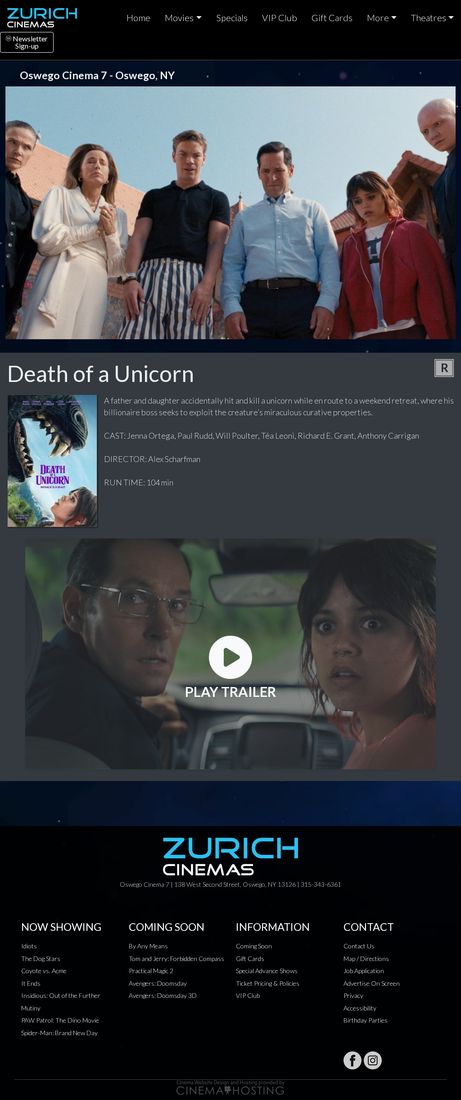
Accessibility (359, 1008)
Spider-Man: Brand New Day (59, 1033)
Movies (179, 17)
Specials (232, 17)
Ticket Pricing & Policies (267, 983)
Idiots (29, 946)
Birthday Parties (365, 1020)
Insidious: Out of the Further (60, 995)
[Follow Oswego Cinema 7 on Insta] (373, 1060)
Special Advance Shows (267, 970)
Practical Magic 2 (151, 970)
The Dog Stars (40, 958)
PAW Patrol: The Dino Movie (60, 1020)
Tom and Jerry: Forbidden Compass (176, 958)
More (378, 17)
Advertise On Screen (371, 983)
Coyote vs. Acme (44, 970)
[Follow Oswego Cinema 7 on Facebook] (352, 1060)
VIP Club (279, 17)
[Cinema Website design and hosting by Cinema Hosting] (230, 1087)
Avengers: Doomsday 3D (163, 995)
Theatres (428, 17)
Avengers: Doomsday (158, 983)
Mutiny (31, 1008)
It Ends (31, 983)
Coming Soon (254, 946)
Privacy (353, 995)
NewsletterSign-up (29, 42)
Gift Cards (332, 17)
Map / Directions (366, 958)
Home (138, 17)
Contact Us (359, 946)
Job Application (363, 970)
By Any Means (148, 946)
